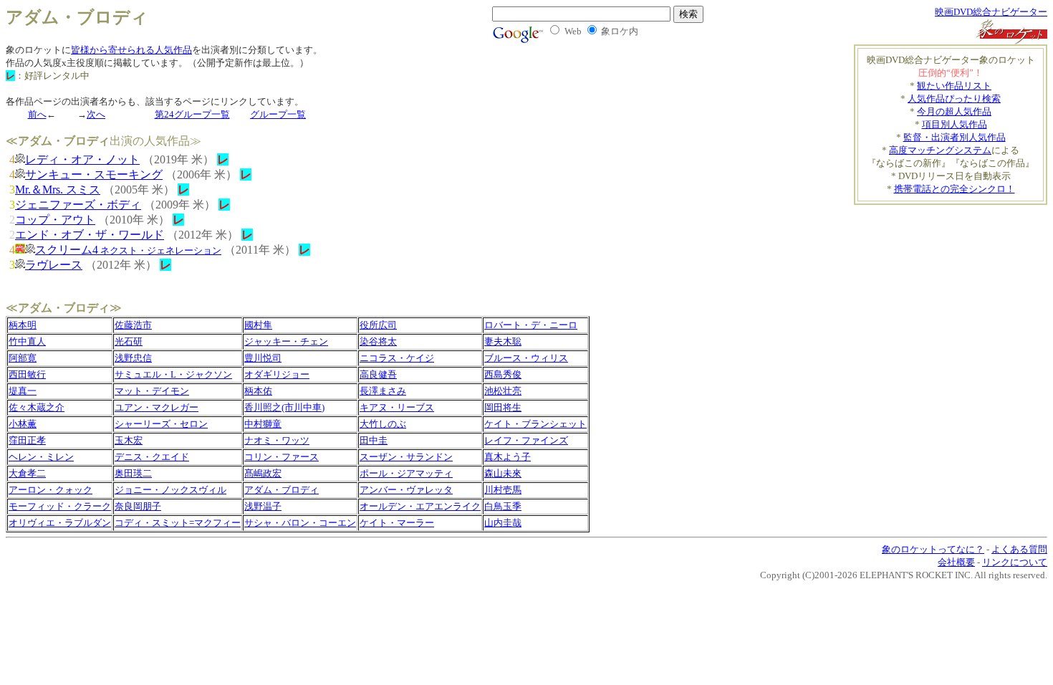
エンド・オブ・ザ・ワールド (89, 235)
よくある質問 (1019, 549)
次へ (96, 114)
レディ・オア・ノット (82, 159)
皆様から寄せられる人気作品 (131, 49)
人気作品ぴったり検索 (954, 98)
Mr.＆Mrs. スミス (57, 189)
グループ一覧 (278, 114)
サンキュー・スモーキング (94, 174)
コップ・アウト (55, 220)
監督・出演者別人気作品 (954, 137)
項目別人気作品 (954, 124)
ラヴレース (53, 265)
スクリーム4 (128, 250)
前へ (37, 114)
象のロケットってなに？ (933, 549)
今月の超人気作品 (954, 111)
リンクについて (1014, 562)
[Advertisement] (963, 226)
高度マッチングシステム (940, 150)
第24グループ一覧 (192, 114)
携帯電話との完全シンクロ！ (954, 188)
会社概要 (956, 562)
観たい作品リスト (954, 85)
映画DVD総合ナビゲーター (991, 11)
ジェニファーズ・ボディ (78, 204)
